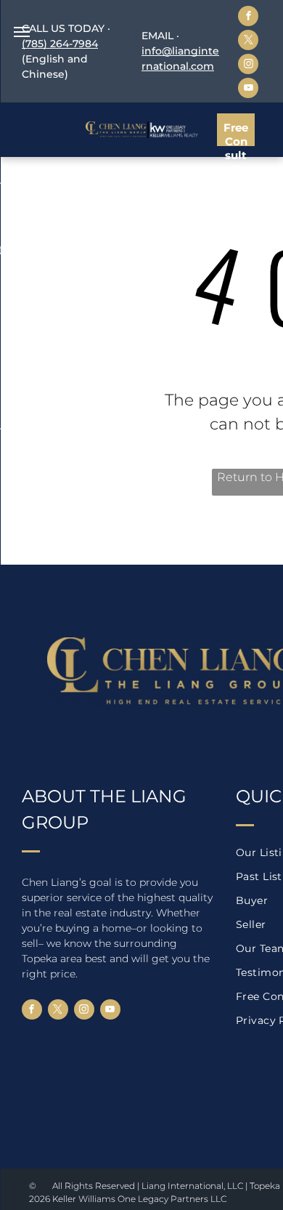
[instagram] (248, 66)
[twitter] (248, 42)
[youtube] (248, 90)
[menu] (21, 32)
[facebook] (248, 18)
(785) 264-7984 (60, 43)
